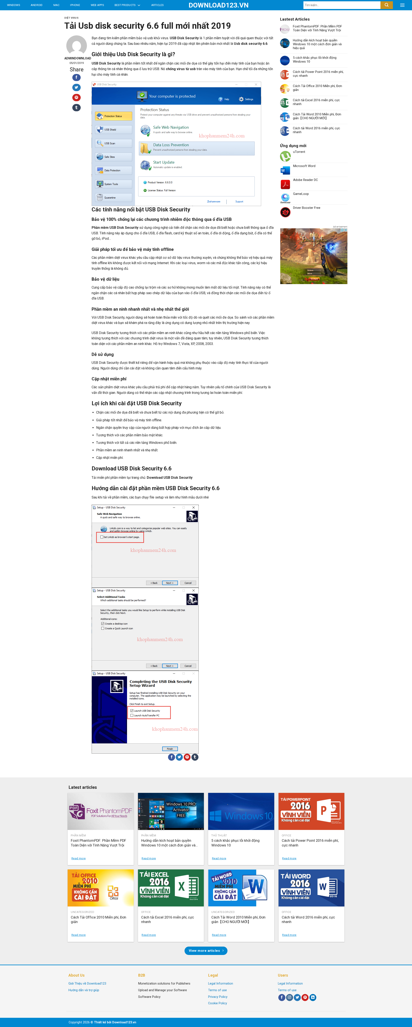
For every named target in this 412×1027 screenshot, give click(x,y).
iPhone (75, 5)
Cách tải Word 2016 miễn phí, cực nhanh (316, 130)
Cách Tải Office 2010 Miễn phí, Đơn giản (317, 88)
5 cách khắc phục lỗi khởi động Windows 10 (314, 59)
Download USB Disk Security (169, 478)
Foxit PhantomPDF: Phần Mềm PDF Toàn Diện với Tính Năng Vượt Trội (317, 28)
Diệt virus (71, 18)
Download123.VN (206, 5)
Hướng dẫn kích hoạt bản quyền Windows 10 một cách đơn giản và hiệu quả (317, 44)
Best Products (125, 5)
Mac (56, 5)
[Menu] (402, 5)
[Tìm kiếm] (386, 5)
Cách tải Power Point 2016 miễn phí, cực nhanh (318, 74)
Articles (157, 5)
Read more (78, 858)
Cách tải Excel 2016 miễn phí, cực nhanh (316, 102)
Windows (13, 5)
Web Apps (97, 5)
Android (37, 5)
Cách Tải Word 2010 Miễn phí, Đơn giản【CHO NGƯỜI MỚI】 (317, 116)
